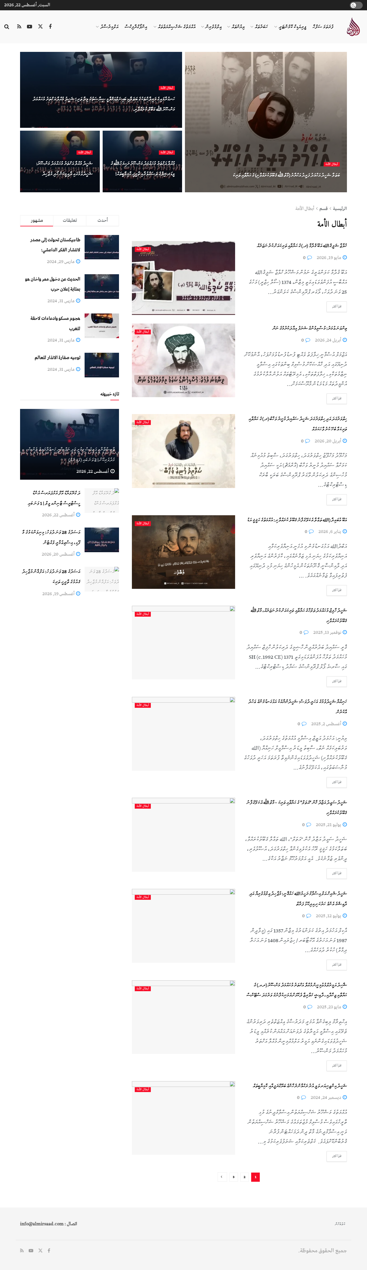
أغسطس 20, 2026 (58, 554)
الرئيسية (340, 208)
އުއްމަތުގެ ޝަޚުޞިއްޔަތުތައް (177, 27)
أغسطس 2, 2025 (326, 724)
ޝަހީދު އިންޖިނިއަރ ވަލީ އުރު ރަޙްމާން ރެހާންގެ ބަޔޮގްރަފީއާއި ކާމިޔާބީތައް (300, 1086)
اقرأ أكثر (336, 306)
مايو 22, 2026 (75, 188)
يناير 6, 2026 (330, 531)
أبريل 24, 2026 (328, 340)
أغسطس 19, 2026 (58, 593)
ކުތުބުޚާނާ (340, 1224)
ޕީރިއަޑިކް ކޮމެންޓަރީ (292, 27)
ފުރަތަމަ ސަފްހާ (323, 27)
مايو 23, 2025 (329, 1007)
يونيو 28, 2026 (321, 188)
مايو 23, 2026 (157, 123)
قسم (323, 208)
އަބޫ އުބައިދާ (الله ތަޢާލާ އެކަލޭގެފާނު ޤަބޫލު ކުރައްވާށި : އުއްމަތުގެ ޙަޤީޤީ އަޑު (297, 520)
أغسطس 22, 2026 (93, 471)
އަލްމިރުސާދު (109, 27)
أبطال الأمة (331, 164)
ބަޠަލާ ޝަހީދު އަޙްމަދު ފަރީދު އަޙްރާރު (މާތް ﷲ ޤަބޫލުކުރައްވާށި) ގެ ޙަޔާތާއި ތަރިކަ (286, 175)
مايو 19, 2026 (329, 257)
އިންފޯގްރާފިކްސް (136, 27)
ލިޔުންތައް (238, 27)
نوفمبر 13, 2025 (327, 632)
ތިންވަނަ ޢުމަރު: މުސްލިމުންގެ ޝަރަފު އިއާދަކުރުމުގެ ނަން (310, 328)
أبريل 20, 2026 (328, 441)
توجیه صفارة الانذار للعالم (57, 357)
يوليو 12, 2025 (329, 916)
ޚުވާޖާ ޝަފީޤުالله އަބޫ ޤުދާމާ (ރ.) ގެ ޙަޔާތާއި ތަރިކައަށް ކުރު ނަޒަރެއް (302, 246)
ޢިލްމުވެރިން (214, 27)
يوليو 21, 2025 (329, 824)
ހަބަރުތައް (261, 27)
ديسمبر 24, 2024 (326, 1097)
